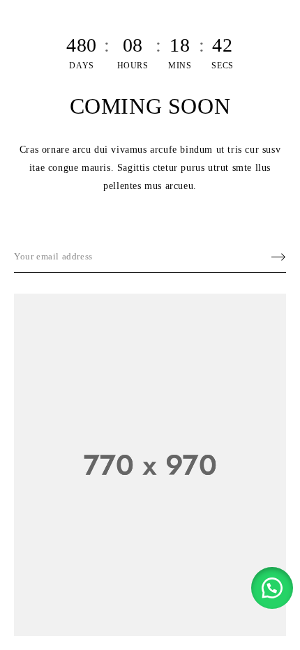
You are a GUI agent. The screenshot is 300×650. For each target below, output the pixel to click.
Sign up (272, 257)
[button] (272, 588)
